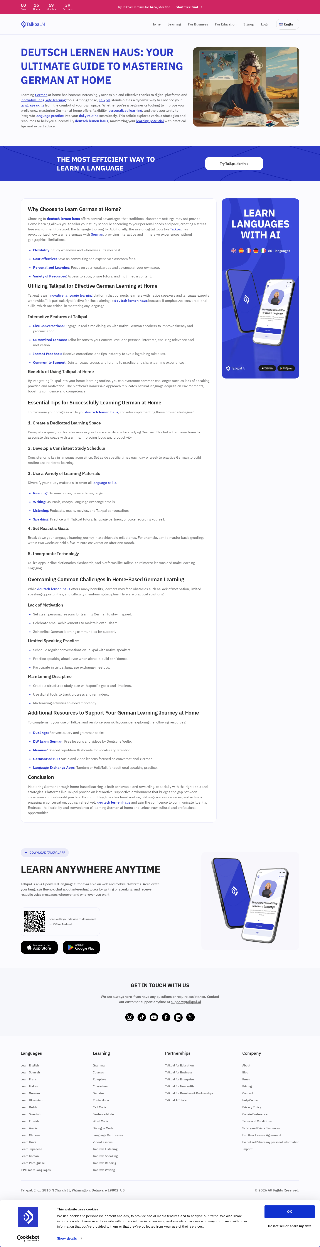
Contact (247, 1093)
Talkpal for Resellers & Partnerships (189, 1093)
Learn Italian (29, 1086)
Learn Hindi (28, 1142)
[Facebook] (166, 1017)
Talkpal (104, 100)
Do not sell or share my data (289, 1226)
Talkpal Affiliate (176, 1100)
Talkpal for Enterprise (179, 1079)
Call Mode (99, 1107)
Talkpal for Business (178, 1072)
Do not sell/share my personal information (270, 1142)
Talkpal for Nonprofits (179, 1086)
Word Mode (100, 1121)
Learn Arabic (29, 1128)
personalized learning (125, 110)
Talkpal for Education (179, 1065)
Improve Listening (105, 1149)
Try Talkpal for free (234, 163)
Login (265, 24)
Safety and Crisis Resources (261, 1128)
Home (156, 24)
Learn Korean (30, 1156)
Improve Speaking (105, 1156)
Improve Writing (104, 1170)
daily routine (88, 115)
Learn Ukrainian (31, 1100)
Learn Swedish (30, 1114)
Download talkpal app (47, 853)
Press (246, 1079)
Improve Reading (104, 1163)
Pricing (247, 1086)
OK (289, 1211)
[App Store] (39, 947)
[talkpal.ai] (33, 24)
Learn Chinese (30, 1135)
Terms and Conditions (257, 1121)
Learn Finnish (30, 1121)
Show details (67, 1238)
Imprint (247, 1149)
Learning (174, 24)
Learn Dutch (29, 1107)
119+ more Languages (36, 1170)
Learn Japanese (31, 1149)
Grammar (99, 1065)
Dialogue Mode (103, 1128)
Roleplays (99, 1079)
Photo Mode (101, 1100)
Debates (98, 1093)
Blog (245, 1072)
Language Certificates (108, 1135)
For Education (225, 24)
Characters (100, 1086)
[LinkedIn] (178, 1017)
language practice (50, 115)
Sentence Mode (103, 1114)
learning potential (150, 121)
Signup (248, 24)
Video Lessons (102, 1142)
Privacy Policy (251, 1107)
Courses (98, 1072)
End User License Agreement (261, 1135)
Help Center (250, 1100)
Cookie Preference (255, 1114)
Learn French (29, 1079)
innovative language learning (43, 100)
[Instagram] (129, 1017)
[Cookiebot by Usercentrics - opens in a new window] (28, 1238)
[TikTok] (141, 1017)
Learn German (30, 1093)
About (246, 1065)
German (41, 95)
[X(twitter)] (190, 1017)
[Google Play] (81, 947)
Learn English (30, 1065)
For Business (198, 24)
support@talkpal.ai (186, 1002)
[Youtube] (154, 1017)
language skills (32, 105)
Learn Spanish (30, 1072)
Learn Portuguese (33, 1163)
